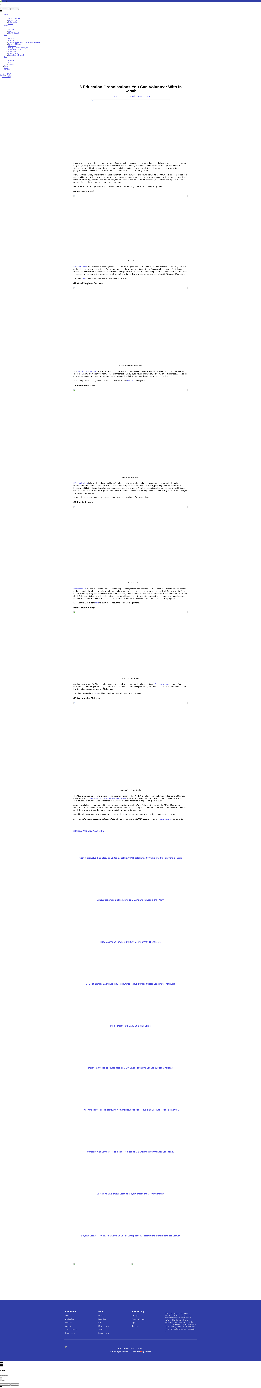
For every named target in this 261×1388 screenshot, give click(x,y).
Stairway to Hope (162, 684)
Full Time (11, 60)
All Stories (11, 29)
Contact (10, 24)
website (130, 380)
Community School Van (87, 371)
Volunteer (11, 64)
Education (142, 96)
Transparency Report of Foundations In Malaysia (24, 42)
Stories (6, 25)
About (6, 14)
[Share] (3, 1375)
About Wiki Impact (14, 18)
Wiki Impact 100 (13, 40)
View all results (5, 8)
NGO (148, 96)
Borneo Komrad (80, 266)
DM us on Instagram (165, 819)
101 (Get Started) (13, 33)
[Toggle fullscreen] (5, 1375)
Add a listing (6, 73)
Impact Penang (13, 53)
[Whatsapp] (192, 1349)
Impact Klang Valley (14, 49)
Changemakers (131, 96)
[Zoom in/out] (7, 1375)
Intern (10, 62)
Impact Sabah (12, 51)
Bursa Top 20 (12, 38)
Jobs (5, 57)
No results (15, 8)
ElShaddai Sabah (80, 483)
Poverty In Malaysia (14, 44)
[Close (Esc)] (1, 1375)
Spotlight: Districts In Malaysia (18, 48)
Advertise (7, 70)
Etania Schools (79, 588)
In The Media (12, 22)
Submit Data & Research (16, 55)
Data (5, 35)
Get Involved (12, 20)
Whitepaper (12, 46)
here (84, 278)
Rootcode (147, 1352)
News (6, 66)
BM (9, 31)
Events (6, 68)
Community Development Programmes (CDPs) (106, 798)
